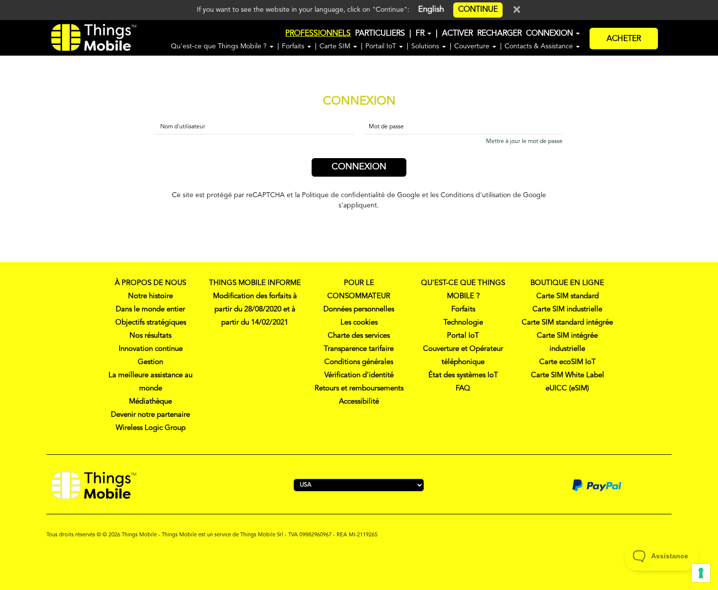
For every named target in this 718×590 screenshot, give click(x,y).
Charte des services (359, 336)
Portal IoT (463, 336)
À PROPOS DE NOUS (150, 283)
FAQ (463, 388)
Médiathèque (150, 402)
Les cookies (359, 322)
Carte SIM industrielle (567, 309)
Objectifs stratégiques (150, 322)
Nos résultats (150, 336)
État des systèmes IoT (463, 375)
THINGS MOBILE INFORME (255, 283)
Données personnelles (358, 309)
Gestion (150, 362)
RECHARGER (499, 34)
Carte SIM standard (567, 296)
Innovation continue (151, 349)
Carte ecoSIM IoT (567, 362)
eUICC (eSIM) (567, 388)
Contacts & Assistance (540, 46)
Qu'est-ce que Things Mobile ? (220, 46)
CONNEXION (550, 34)
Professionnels (318, 34)
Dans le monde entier (150, 309)
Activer (457, 34)
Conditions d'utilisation (476, 195)
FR (421, 34)
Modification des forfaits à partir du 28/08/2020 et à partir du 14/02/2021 (255, 309)
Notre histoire (150, 296)
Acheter (624, 39)
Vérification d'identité (359, 375)
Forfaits (294, 46)
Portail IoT (381, 46)
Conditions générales (358, 362)
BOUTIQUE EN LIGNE (567, 283)
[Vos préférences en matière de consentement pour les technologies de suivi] (701, 573)
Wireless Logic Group (151, 428)
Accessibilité (359, 402)
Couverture (472, 46)
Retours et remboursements (359, 388)
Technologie (463, 322)
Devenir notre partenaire (150, 415)
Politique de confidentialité (343, 195)
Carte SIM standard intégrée (567, 322)
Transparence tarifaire (359, 349)
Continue (478, 10)
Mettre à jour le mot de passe (524, 141)
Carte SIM (335, 46)
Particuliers (380, 34)
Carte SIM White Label (567, 375)
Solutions (426, 46)
